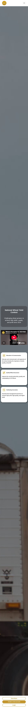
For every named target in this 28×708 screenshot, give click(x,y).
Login (14, 705)
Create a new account (14, 701)
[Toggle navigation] (24, 3)
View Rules (14, 698)
